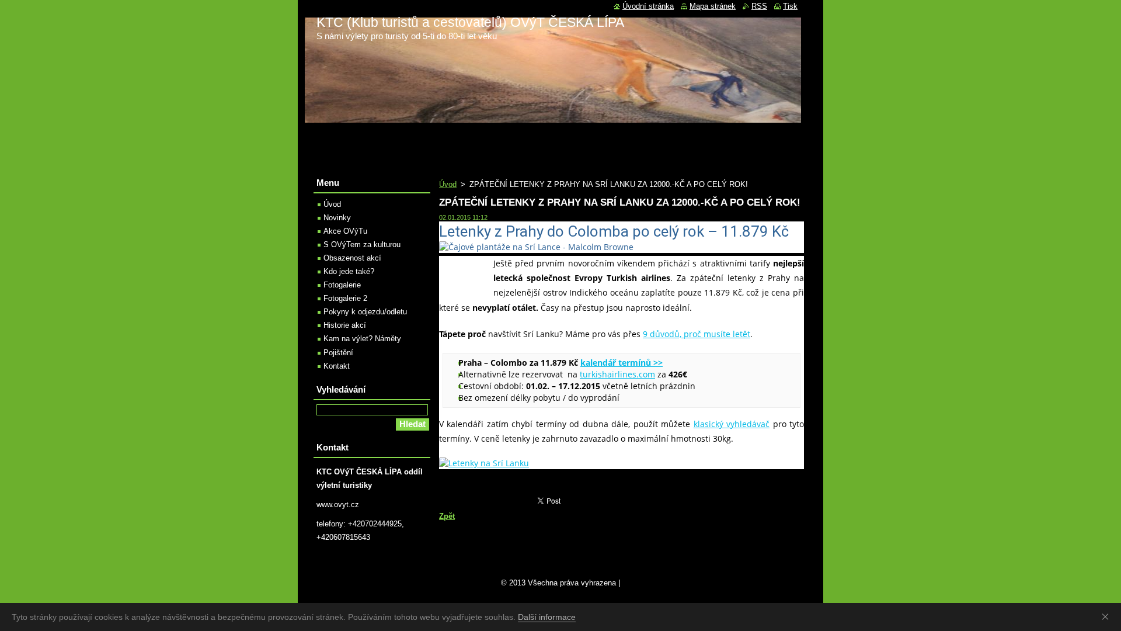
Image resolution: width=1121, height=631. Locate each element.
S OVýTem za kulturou (362, 244)
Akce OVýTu (345, 231)
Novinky (337, 217)
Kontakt (336, 366)
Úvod (448, 184)
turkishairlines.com (617, 374)
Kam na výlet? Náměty (362, 338)
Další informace (547, 617)
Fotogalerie (342, 284)
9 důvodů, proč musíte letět (696, 333)
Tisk (790, 6)
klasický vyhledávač (732, 423)
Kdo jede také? (348, 271)
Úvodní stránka (648, 6)
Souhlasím (1107, 616)
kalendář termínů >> (621, 362)
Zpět (447, 516)
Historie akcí (344, 325)
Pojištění (338, 352)
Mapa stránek (713, 6)
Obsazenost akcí (352, 258)
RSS (759, 6)
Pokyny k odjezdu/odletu (365, 311)
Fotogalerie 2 (345, 298)
